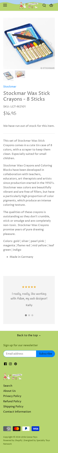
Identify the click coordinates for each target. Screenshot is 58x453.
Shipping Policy (13, 407)
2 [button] (29, 315)
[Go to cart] (51, 5)
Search (7, 386)
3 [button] (32, 315)
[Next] (51, 43)
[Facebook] (5, 364)
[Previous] (7, 43)
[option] (29, 43)
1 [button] (25, 315)
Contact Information (17, 412)
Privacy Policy (12, 396)
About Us (9, 391)
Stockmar (9, 87)
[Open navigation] (5, 5)
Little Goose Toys (29, 437)
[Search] (44, 5)
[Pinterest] (15, 364)
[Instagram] (10, 364)
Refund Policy (12, 401)
